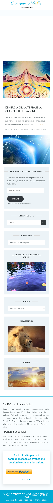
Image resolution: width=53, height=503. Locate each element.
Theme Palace (41, 500)
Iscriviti (15, 199)
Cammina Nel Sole (17, 493)
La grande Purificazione (20, 129)
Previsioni (32, 129)
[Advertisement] (26, 36)
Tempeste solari (41, 129)
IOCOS (26, 497)
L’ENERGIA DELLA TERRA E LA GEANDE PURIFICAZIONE (23, 109)
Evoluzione (8, 129)
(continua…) (38, 124)
